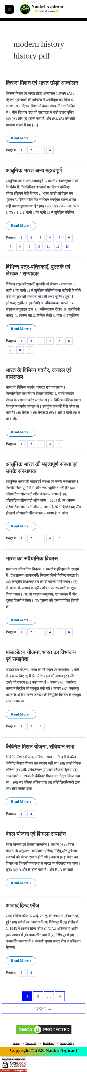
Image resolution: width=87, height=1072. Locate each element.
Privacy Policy (67, 1043)
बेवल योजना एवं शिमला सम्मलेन (36, 834)
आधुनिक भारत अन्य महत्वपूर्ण (34, 170)
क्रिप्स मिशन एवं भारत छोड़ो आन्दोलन (42, 83)
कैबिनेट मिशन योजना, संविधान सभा (40, 747)
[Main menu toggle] (9, 9)
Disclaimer (48, 1043)
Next (43, 1008)
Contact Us (31, 1043)
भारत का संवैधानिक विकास (32, 559)
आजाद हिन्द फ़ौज (22, 905)
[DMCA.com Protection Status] (44, 1029)
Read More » (20, 137)
